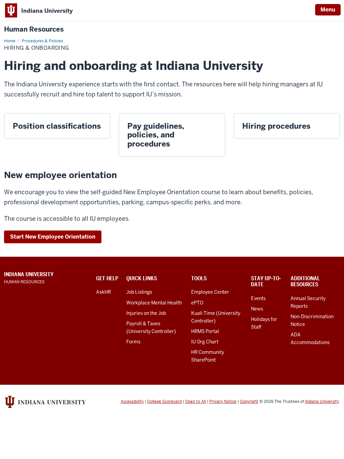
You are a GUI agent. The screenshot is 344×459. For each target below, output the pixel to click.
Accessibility (132, 401)
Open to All (195, 401)
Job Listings (139, 292)
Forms (133, 342)
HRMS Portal (205, 331)
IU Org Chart (204, 342)
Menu (327, 9)
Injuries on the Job (146, 313)
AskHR (103, 292)
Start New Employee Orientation (52, 236)
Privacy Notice (222, 401)
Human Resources (34, 29)
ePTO (197, 303)
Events (258, 298)
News (257, 309)
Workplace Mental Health (154, 303)
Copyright (249, 401)
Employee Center (210, 292)
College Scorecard (164, 401)
